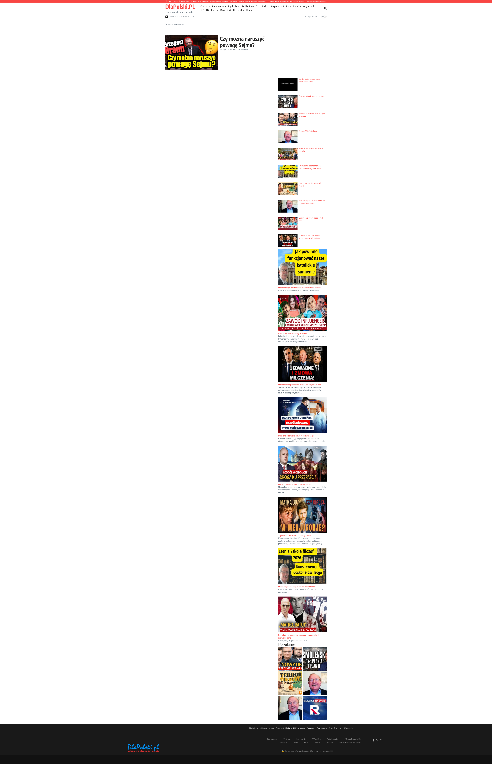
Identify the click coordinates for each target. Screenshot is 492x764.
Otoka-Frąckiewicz (336, 728)
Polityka (262, 6)
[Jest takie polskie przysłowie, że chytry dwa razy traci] (290, 708)
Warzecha (349, 728)
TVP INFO (317, 743)
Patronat (330, 743)
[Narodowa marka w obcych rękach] (290, 683)
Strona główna (171, 24)
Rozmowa (219, 6)
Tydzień (234, 6)
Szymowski (300, 728)
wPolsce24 (283, 743)
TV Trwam (287, 739)
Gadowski (311, 728)
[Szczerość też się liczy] (315, 683)
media (173, 16)
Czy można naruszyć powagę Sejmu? (242, 41)
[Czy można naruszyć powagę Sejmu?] (191, 52)
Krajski (271, 728)
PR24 (306, 743)
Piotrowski (280, 728)
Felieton (248, 6)
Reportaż (277, 6)
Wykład (309, 6)
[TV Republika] (315, 708)
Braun (264, 728)
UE (203, 10)
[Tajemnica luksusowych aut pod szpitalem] (290, 659)
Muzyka (239, 10)
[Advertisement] (302, 56)
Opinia (206, 6)
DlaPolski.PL (180, 6)
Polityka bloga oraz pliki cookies (350, 743)
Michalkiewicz (255, 728)
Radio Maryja (300, 739)
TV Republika (316, 739)
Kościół (226, 10)
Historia (212, 10)
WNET (296, 743)
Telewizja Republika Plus (353, 739)
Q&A (192, 16)
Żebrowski (290, 728)
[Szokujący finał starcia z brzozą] (315, 659)
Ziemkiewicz (322, 728)
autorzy (183, 16)
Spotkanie (293, 6)
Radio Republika (332, 739)
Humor (251, 10)
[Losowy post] (319, 17)
